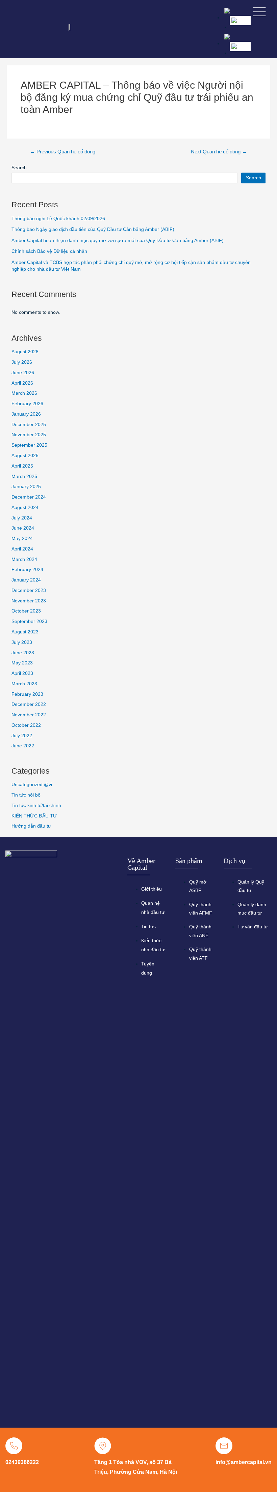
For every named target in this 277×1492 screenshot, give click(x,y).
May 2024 (22, 538)
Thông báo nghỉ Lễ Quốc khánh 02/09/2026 (58, 218)
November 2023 (28, 600)
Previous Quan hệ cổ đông (62, 151)
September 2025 (29, 445)
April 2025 (22, 466)
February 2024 (27, 569)
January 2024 (26, 580)
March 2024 (24, 559)
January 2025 (26, 486)
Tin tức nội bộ (26, 795)
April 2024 (22, 548)
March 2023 (24, 683)
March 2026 (24, 393)
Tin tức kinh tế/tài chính (36, 805)
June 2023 (22, 652)
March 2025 (24, 476)
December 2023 (28, 590)
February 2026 (27, 403)
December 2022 (28, 704)
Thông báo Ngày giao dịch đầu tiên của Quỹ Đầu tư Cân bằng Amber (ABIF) (92, 229)
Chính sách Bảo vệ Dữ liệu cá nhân (49, 251)
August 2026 (25, 351)
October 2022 (26, 725)
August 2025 (25, 455)
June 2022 (22, 745)
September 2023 (29, 621)
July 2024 (21, 517)
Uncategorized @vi (31, 784)
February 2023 (27, 694)
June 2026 (22, 372)
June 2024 (22, 528)
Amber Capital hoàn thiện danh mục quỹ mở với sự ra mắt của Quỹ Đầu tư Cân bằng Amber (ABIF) (117, 240)
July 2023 (21, 642)
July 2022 (21, 735)
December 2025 (28, 424)
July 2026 (21, 362)
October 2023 (26, 611)
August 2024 (25, 507)
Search (19, 167)
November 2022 (28, 714)
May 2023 (22, 662)
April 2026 (22, 383)
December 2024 (28, 497)
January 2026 (26, 414)
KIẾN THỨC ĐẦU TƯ (34, 815)
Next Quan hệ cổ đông (219, 151)
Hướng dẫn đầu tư (31, 826)
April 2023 (22, 673)
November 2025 (28, 434)
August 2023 (25, 631)
